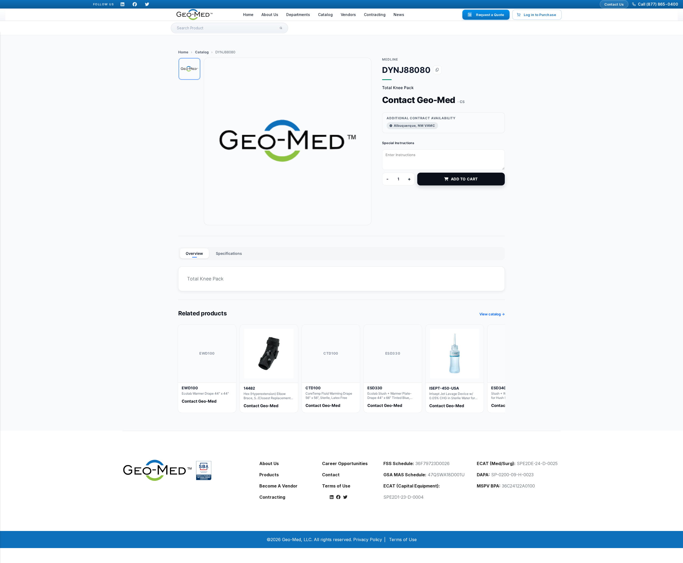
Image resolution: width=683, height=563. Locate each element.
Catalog (325, 14)
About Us (269, 14)
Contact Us (614, 4)
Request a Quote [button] (490, 15)
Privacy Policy (367, 539)
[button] (287, 141)
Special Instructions (398, 143)
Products (269, 474)
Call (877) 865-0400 (658, 4)
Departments (298, 14)
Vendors (348, 14)
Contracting (375, 14)
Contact (331, 474)
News (399, 14)
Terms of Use (336, 486)
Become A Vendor (278, 486)
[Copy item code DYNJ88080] (437, 70)
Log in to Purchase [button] (540, 15)
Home (248, 14)
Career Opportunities (345, 463)
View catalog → (492, 314)
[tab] (189, 69)
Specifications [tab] (229, 253)
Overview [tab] (194, 253)
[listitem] (207, 368)
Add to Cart (464, 179)
